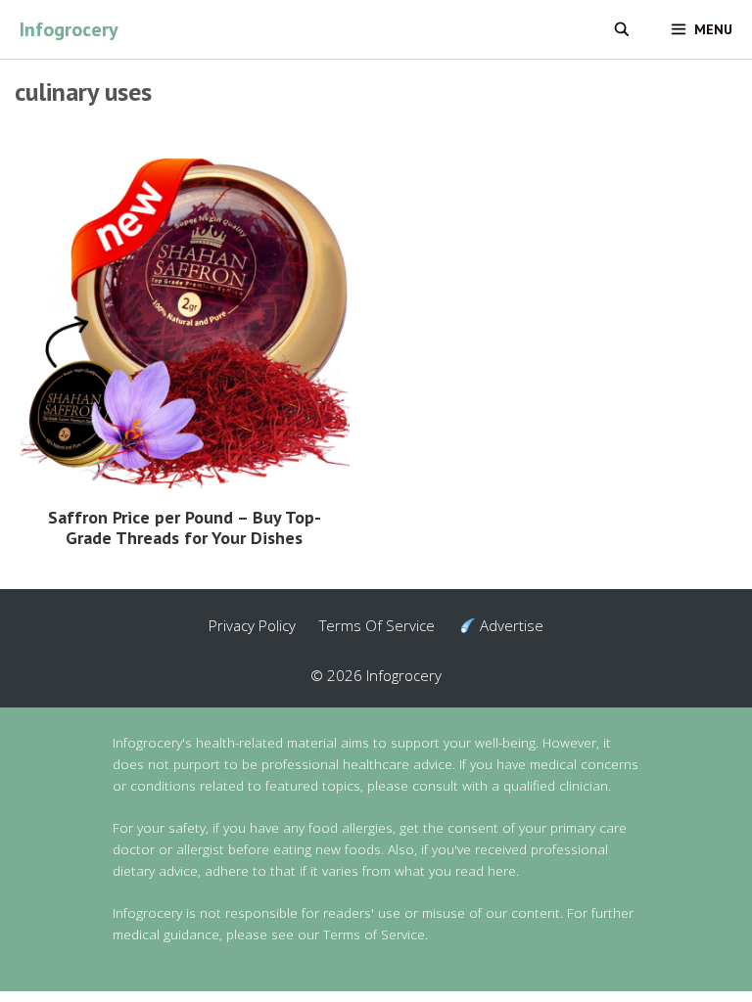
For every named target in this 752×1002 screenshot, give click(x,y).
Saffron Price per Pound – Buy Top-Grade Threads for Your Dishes (184, 527)
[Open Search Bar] (621, 29)
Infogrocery (69, 29)
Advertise (509, 625)
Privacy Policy (252, 625)
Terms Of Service (377, 625)
